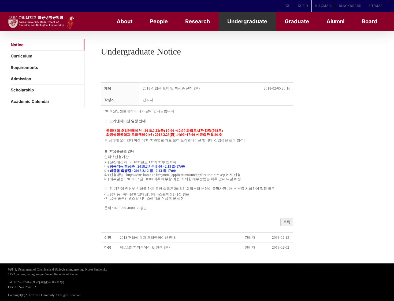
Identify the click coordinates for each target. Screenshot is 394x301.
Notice (17, 44)
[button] (148, 100)
